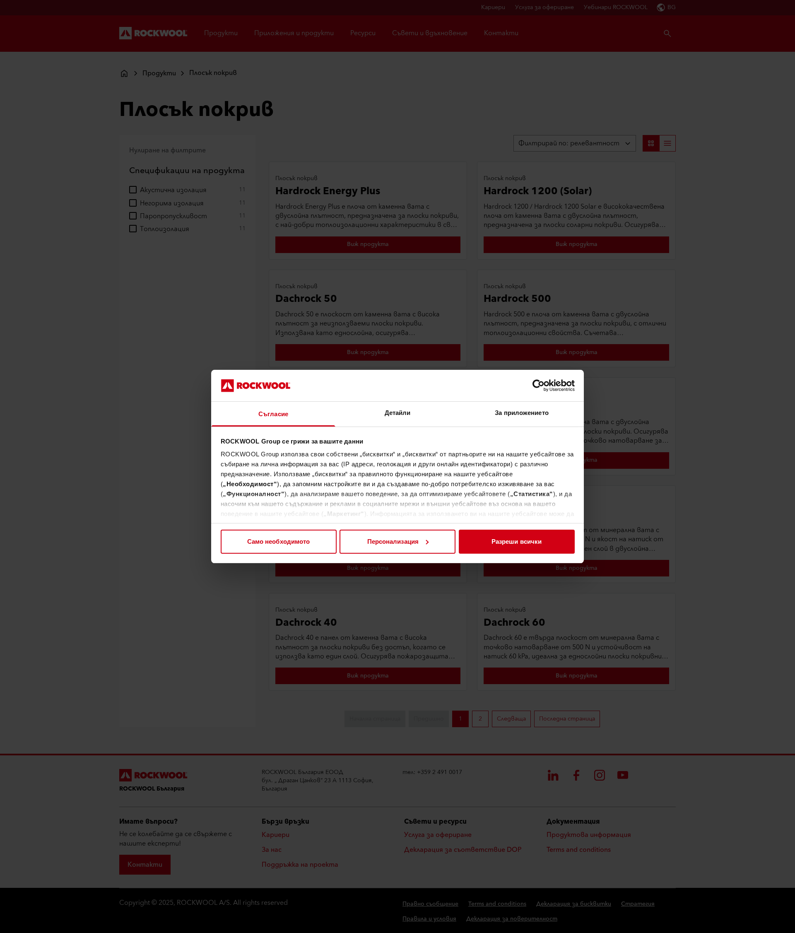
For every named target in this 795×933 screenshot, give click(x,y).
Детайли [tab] (398, 412)
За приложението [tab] (522, 412)
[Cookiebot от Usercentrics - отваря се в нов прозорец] (538, 385)
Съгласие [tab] (273, 413)
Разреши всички (516, 541)
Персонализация (393, 541)
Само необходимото (278, 541)
